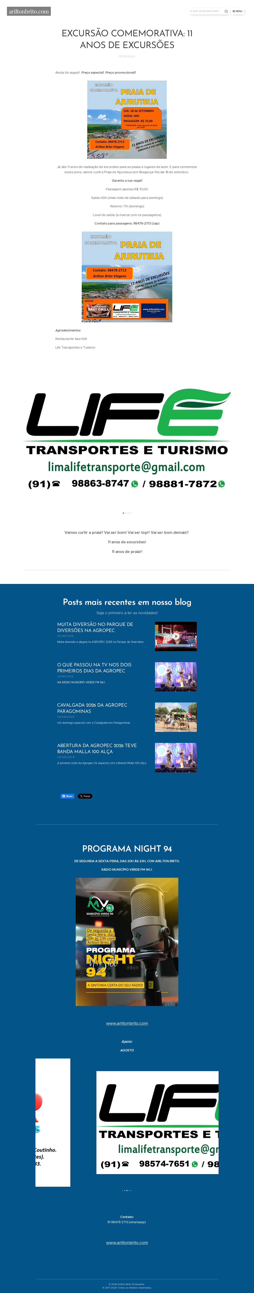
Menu (239, 11)
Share (69, 796)
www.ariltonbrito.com (127, 1023)
